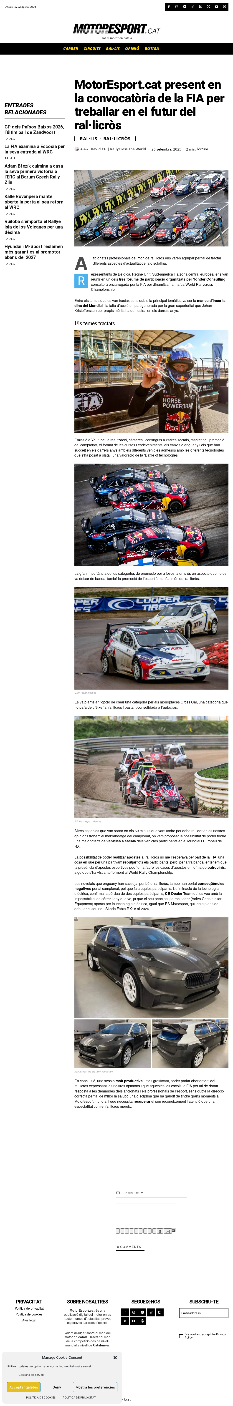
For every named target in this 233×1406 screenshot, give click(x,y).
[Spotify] (185, 7)
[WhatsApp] (89, 158)
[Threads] (224, 7)
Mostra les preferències (95, 1387)
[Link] (154, 1231)
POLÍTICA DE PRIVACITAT (79, 1397)
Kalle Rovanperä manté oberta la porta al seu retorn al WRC (34, 202)
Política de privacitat (29, 1308)
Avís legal (29, 1320)
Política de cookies (29, 1314)
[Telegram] (131, 158)
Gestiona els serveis (31, 1374)
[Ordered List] (136, 1231)
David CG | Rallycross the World (118, 149)
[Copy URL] (120, 158)
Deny (57, 1387)
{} (160, 1231)
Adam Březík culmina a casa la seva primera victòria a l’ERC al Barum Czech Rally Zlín (34, 174)
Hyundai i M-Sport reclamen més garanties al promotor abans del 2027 (34, 252)
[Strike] (131, 1231)
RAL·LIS (10, 138)
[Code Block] (150, 1231)
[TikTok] (193, 7)
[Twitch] (201, 7)
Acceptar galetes (23, 1387)
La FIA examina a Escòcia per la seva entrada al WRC (35, 149)
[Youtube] (216, 7)
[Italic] (122, 1231)
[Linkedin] (110, 158)
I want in (201, 1324)
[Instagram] (177, 7)
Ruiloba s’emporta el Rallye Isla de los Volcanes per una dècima (34, 227)
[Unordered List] (140, 1231)
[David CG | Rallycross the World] (77, 149)
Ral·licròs (117, 138)
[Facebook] (169, 7)
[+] (168, 1231)
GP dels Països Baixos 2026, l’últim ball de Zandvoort (34, 129)
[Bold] (118, 1231)
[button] (115, 1357)
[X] (209, 7)
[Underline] (127, 1231)
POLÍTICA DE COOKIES (41, 1397)
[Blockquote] (145, 1231)
